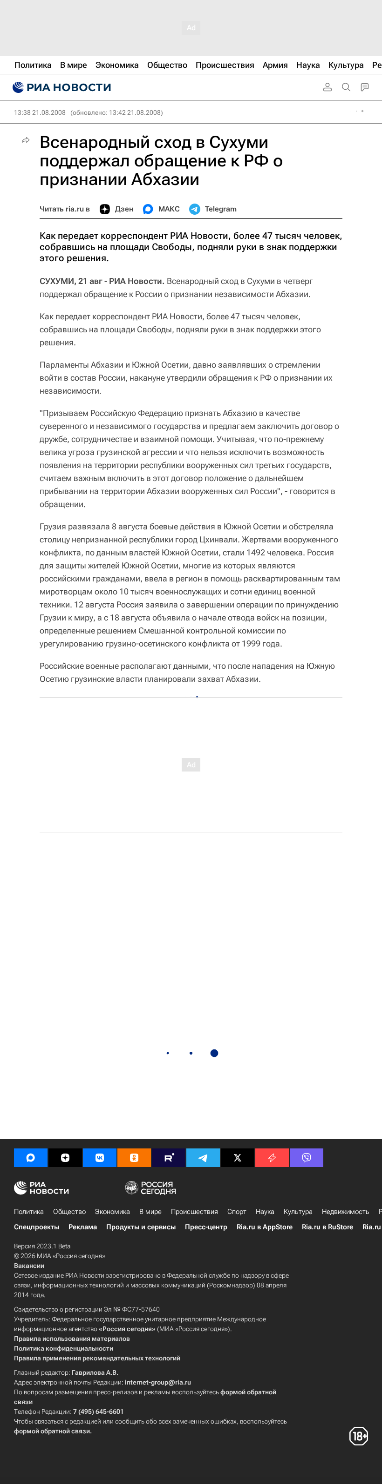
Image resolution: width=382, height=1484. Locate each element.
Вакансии (29, 1265)
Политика (29, 1211)
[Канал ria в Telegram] (203, 1157)
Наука (265, 1211)
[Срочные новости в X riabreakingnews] (272, 1157)
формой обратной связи (52, 1431)
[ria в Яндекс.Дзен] (65, 1157)
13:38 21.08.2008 (40, 112)
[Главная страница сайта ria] (60, 87)
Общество (69, 1211)
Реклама (82, 1227)
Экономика (112, 1211)
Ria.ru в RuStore (327, 1227)
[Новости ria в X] (237, 1157)
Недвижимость (345, 1211)
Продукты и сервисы (141, 1227)
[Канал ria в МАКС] (31, 1157)
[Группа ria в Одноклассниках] (134, 1157)
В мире (150, 1211)
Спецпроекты (36, 1227)
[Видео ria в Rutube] (168, 1157)
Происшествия (194, 1211)
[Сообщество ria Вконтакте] (99, 1157)
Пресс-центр (206, 1227)
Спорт (236, 1211)
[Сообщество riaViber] (306, 1157)
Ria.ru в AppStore (265, 1227)
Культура (298, 1211)
